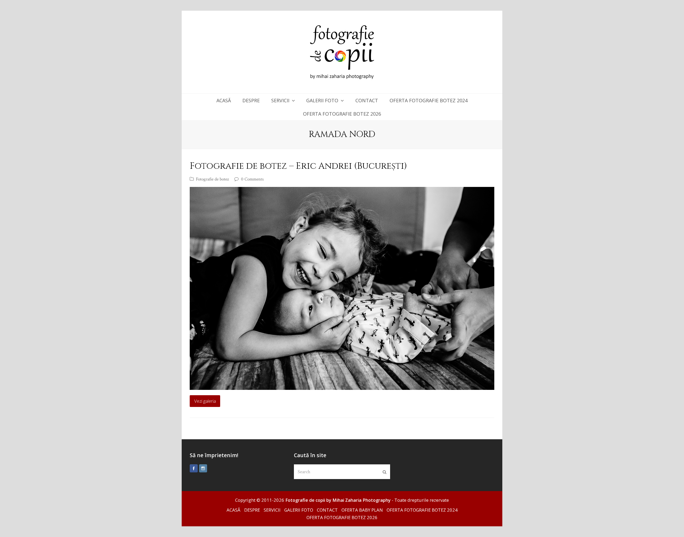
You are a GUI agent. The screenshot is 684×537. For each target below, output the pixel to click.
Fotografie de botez (212, 179)
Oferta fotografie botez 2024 (422, 510)
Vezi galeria (205, 401)
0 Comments (252, 179)
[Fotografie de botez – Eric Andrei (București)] (342, 288)
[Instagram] (203, 468)
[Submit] (384, 472)
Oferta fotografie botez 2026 (342, 517)
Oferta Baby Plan (362, 510)
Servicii (272, 510)
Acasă (233, 510)
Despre (252, 510)
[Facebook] (194, 468)
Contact (327, 510)
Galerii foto (298, 510)
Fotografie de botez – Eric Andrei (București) (298, 166)
